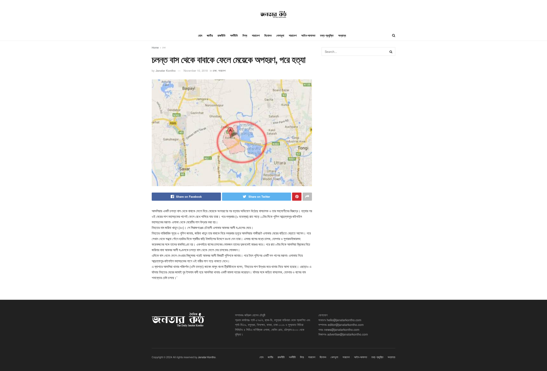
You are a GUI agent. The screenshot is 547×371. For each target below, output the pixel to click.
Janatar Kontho (166, 70)
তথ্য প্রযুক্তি (327, 35)
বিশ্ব (245, 35)
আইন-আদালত (308, 35)
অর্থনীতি (234, 35)
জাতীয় (210, 35)
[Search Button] (391, 51)
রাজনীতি (221, 35)
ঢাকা (164, 47)
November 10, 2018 (196, 70)
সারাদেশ (256, 35)
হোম (200, 35)
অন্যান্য (342, 35)
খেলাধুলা (280, 35)
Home (155, 47)
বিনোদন (268, 35)
